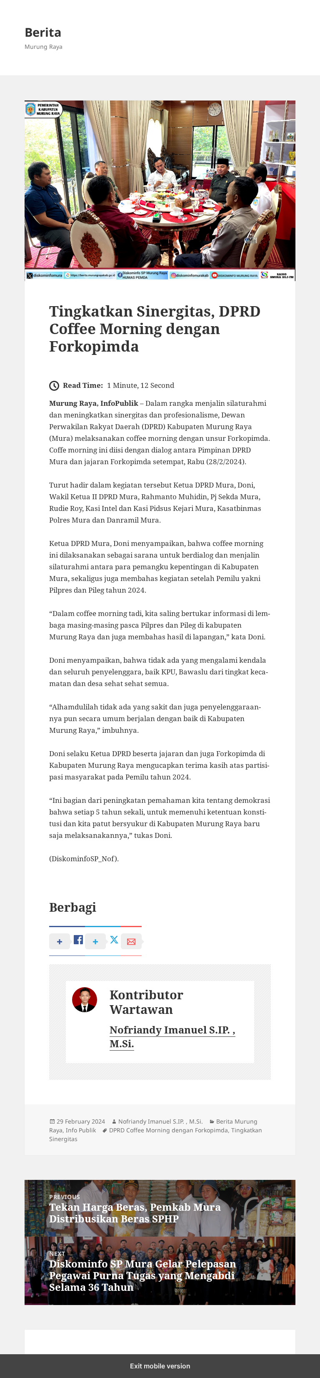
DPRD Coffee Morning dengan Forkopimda (168, 1130)
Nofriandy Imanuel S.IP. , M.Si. (172, 1037)
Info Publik (81, 1130)
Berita (43, 32)
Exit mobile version (160, 1366)
